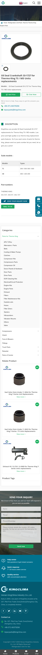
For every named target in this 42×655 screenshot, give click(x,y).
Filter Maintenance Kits (12, 299)
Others (6, 322)
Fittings (4, 343)
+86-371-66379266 (11, 106)
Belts (5, 249)
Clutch (4, 335)
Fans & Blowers (7, 339)
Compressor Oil (9, 265)
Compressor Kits (10, 259)
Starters (7, 312)
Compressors (7, 331)
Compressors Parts (11, 262)
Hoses (6, 305)
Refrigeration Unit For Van (21, 646)
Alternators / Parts (10, 245)
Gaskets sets (8, 302)
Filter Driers (8, 309)
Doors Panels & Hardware (13, 269)
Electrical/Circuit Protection (13, 282)
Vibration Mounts (10, 319)
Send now (21, 546)
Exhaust (7, 292)
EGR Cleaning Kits (10, 279)
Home (5, 23)
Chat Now (32, 94)
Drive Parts (8, 275)
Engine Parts (4, 25)
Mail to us (7, 206)
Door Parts (8, 272)
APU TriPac (8, 242)
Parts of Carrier (7, 355)
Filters (6, 295)
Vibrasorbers (8, 315)
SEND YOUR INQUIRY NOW (17, 201)
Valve (6, 325)
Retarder (5, 351)
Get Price (11, 94)
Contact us (5, 617)
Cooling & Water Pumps (12, 252)
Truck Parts (6, 347)
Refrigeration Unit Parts (15, 23)
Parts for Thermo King (29, 23)
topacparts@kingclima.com (15, 110)
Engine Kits (8, 285)
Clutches (7, 255)
